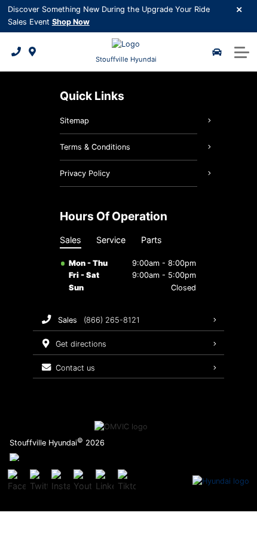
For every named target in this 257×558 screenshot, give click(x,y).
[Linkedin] (105, 481)
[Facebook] (17, 481)
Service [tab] (111, 240)
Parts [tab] (151, 240)
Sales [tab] (70, 240)
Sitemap (74, 120)
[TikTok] (127, 481)
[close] (240, 9)
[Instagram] (60, 481)
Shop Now (71, 21)
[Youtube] (82, 481)
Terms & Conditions (95, 146)
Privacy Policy (85, 173)
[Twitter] (39, 481)
